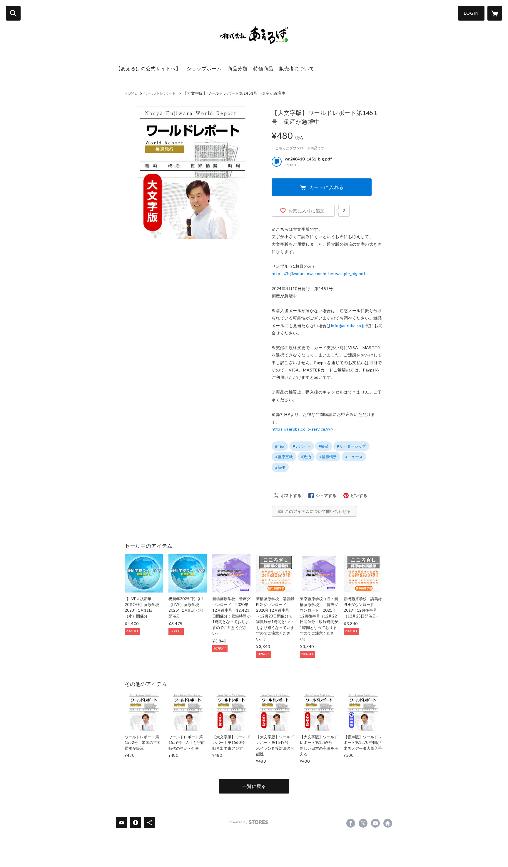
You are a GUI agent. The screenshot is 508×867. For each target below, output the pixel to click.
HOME (131, 93)
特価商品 (263, 68)
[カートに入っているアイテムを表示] (494, 13)
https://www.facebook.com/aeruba (350, 823)
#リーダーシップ (351, 446)
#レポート (301, 446)
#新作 (280, 467)
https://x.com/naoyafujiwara (363, 823)
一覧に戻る (254, 786)
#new (280, 446)
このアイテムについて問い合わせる (318, 511)
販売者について (296, 68)
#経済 (324, 446)
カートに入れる (326, 187)
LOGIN (471, 13)
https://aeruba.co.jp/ (387, 823)
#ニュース (354, 456)
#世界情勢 (328, 456)
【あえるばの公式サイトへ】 (148, 68)
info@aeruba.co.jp (348, 325)
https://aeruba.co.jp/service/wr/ (302, 428)
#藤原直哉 (284, 456)
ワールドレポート (160, 93)
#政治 (306, 456)
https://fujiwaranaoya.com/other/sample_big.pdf (318, 273)
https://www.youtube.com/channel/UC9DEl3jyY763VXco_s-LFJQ (375, 823)
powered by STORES (248, 822)
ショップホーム (204, 68)
